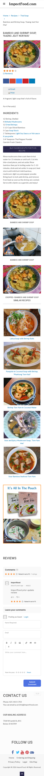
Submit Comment (32, 683)
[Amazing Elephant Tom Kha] (22, 514)
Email (12, 89)
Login (26, 617)
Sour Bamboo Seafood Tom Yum (22, 476)
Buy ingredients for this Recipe (22, 149)
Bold (6, 642)
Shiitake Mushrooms (13, 121)
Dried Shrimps (11, 124)
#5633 (28, 586)
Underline (15, 642)
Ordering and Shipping (25, 758)
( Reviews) (8, 73)
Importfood (15, 582)
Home (5, 15)
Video (35, 642)
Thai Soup (24, 15)
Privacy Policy (14, 762)
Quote (19, 642)
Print (12, 92)
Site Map (33, 762)
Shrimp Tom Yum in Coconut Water (22, 407)
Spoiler (8, 646)
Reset (29, 672)
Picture (30, 642)
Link (26, 642)
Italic (11, 642)
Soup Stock (14, 130)
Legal (25, 762)
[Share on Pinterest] (25, 82)
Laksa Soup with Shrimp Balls (22, 338)
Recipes (14, 15)
